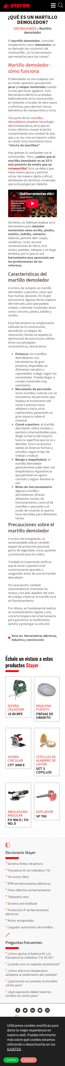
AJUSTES (14, 1049)
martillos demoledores (25, 120)
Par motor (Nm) (18, 877)
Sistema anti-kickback (22, 903)
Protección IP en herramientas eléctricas (27, 912)
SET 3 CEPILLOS (44, 770)
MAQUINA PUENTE (43, 707)
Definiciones (25, 28)
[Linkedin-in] (32, 1010)
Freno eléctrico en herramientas (29, 890)
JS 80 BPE (15, 714)
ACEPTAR (11, 1060)
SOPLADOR (44, 811)
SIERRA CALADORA (16, 707)
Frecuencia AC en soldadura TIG (29, 870)
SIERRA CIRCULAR (15, 758)
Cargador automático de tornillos (30, 927)
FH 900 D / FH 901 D (18, 821)
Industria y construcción (28, 640)
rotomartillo (17, 168)
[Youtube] (40, 1010)
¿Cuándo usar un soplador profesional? (34, 964)
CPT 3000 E (16, 765)
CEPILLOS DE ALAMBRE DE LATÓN (46, 760)
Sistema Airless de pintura (25, 863)
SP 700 (41, 816)
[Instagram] (47, 1010)
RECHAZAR (28, 1060)
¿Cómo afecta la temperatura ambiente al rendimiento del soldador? (31, 973)
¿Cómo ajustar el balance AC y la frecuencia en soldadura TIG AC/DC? (29, 956)
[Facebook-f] (17, 1010)
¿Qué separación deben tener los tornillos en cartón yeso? (28, 994)
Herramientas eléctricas (40, 636)
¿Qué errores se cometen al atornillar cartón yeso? (31, 983)
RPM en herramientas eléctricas (29, 883)
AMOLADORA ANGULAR (17, 813)
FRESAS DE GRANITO (44, 716)
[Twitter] (25, 1010)
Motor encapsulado (21, 920)
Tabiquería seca (18, 897)
